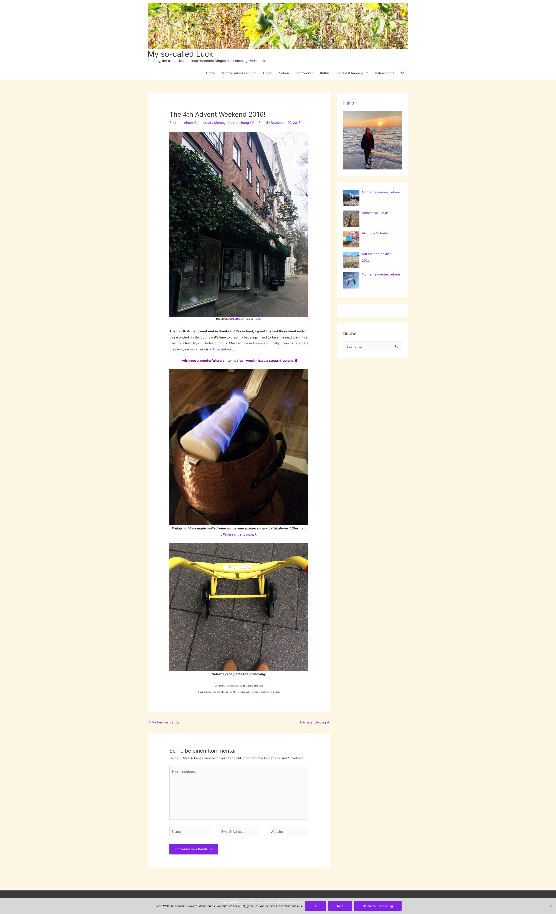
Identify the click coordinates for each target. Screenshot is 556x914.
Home (210, 73)
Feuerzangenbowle (238, 534)
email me (265, 692)
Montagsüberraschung (239, 73)
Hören (268, 73)
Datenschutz (384, 73)
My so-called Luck (180, 53)
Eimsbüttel (233, 318)
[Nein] (550, 906)
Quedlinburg (222, 349)
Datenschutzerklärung (378, 906)
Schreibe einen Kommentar (190, 123)
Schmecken (305, 73)
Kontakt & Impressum (352, 73)
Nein (340, 906)
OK (316, 906)
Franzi (257, 318)
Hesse (258, 343)
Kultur (324, 73)
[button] (403, 73)
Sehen (284, 73)
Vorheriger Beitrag (164, 722)
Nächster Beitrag (315, 722)
